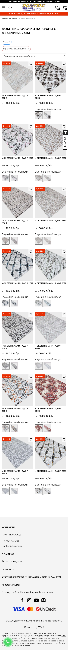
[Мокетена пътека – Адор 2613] (47, 491)
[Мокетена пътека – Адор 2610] (47, 178)
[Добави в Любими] (64, 63)
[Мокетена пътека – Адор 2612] (14, 303)
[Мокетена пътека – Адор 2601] (47, 240)
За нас (5, 561)
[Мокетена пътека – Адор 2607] (47, 365)
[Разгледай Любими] (30, 63)
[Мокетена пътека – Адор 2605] (47, 115)
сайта (26, 638)
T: (2, 541)
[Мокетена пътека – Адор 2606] (14, 491)
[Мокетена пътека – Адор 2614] (14, 178)
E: (3, 546)
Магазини (16, 561)
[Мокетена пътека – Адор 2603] (14, 240)
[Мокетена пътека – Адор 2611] (47, 303)
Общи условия (10, 592)
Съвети (56, 576)
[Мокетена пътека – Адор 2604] (14, 365)
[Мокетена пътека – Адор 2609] (14, 428)
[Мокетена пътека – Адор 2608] (47, 428)
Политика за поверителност (38, 592)
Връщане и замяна (39, 576)
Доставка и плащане (14, 576)
